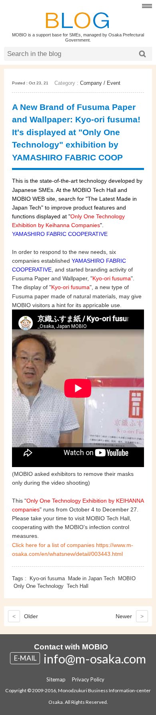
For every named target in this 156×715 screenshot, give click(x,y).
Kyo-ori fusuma (47, 578)
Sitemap (56, 679)
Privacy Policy (88, 679)
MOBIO (127, 578)
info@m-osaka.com (95, 658)
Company (91, 83)
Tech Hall (77, 586)
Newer (130, 616)
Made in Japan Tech (91, 578)
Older (25, 616)
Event (113, 83)
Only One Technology (39, 586)
